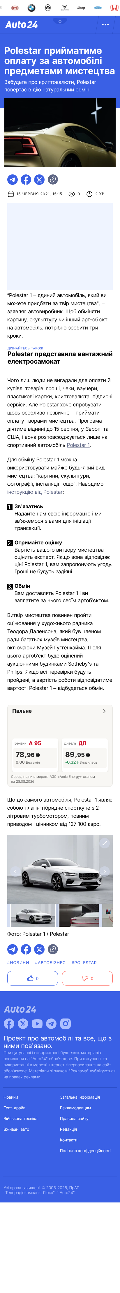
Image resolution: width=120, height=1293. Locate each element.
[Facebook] (9, 1023)
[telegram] (12, 179)
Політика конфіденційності (85, 1150)
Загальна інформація (80, 1097)
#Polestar (84, 962)
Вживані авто (16, 1129)
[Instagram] (65, 1023)
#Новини (18, 962)
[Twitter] (23, 1023)
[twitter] (39, 179)
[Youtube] (37, 1023)
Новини (11, 1097)
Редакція (68, 1129)
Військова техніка (21, 1118)
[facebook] (26, 179)
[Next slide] (104, 871)
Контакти (68, 1140)
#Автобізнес (50, 962)
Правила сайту (74, 1118)
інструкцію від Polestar (35, 492)
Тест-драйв (15, 1108)
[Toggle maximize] (104, 843)
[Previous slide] (15, 871)
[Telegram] (51, 1023)
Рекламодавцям (75, 1108)
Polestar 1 (78, 445)
